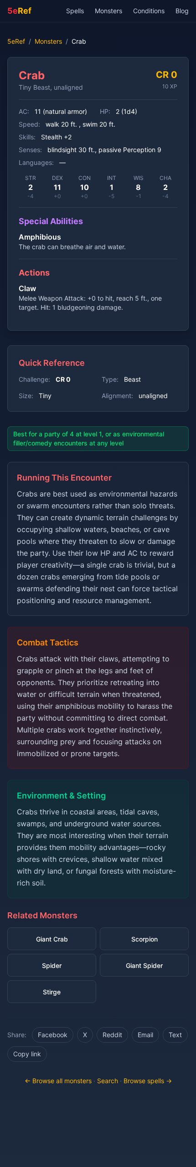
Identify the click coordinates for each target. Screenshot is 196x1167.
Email (145, 1035)
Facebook (52, 1035)
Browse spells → (148, 1081)
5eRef (16, 41)
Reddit (112, 1035)
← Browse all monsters (58, 1081)
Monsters (108, 11)
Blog (182, 11)
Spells (75, 11)
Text (175, 1035)
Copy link (27, 1054)
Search (107, 1081)
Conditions (149, 11)
